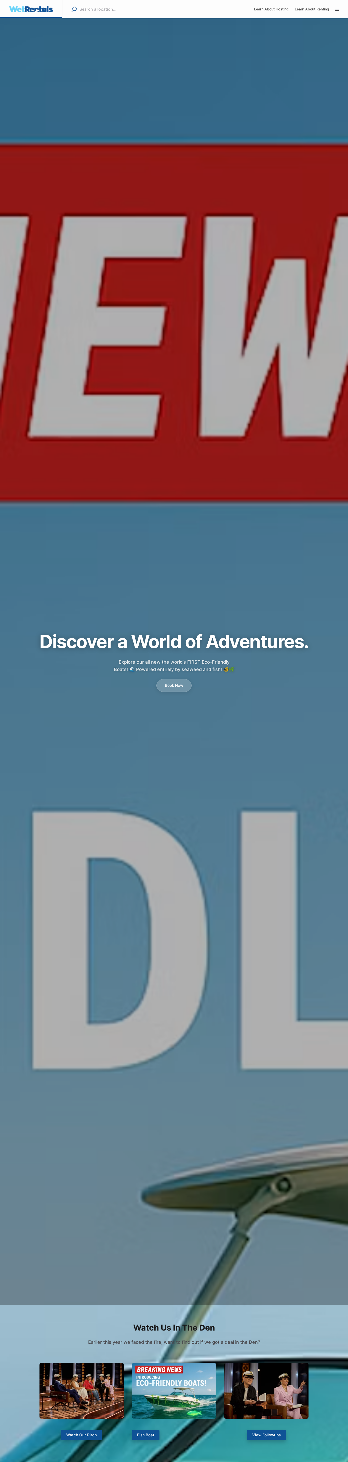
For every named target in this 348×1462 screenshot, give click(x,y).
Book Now (174, 685)
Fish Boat (145, 1435)
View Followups (266, 1435)
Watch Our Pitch (81, 1435)
